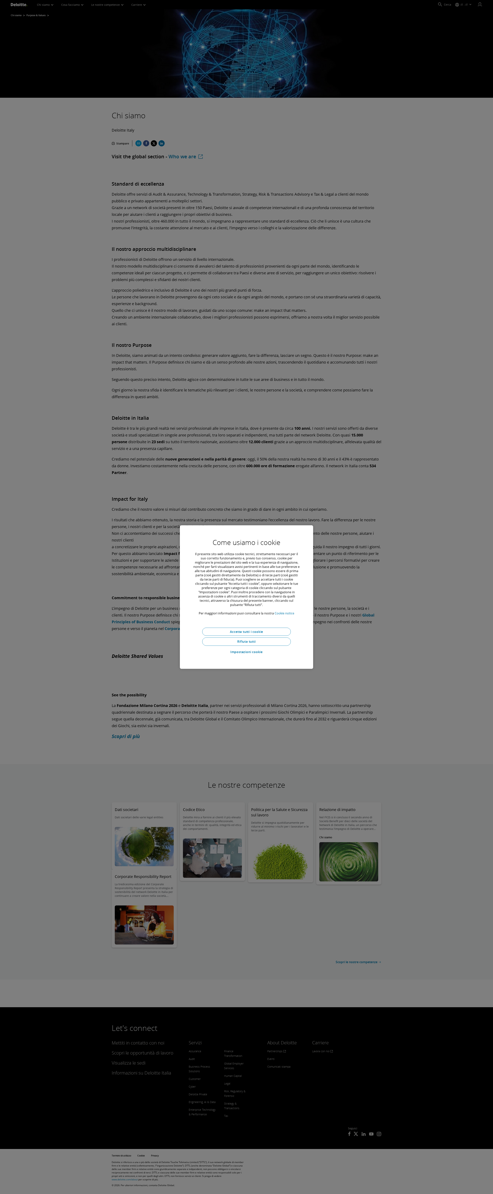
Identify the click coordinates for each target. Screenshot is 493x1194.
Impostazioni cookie (246, 652)
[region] (246, 597)
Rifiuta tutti (246, 641)
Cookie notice (284, 613)
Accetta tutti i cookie (246, 631)
